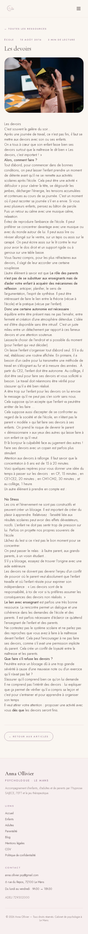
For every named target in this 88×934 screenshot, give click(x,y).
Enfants (9, 819)
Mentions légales (15, 843)
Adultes (9, 825)
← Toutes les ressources (25, 28)
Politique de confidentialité (20, 855)
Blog (7, 837)
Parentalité (11, 831)
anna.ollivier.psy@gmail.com (21, 875)
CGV (8, 849)
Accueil (9, 813)
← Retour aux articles (29, 736)
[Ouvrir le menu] (78, 8)
